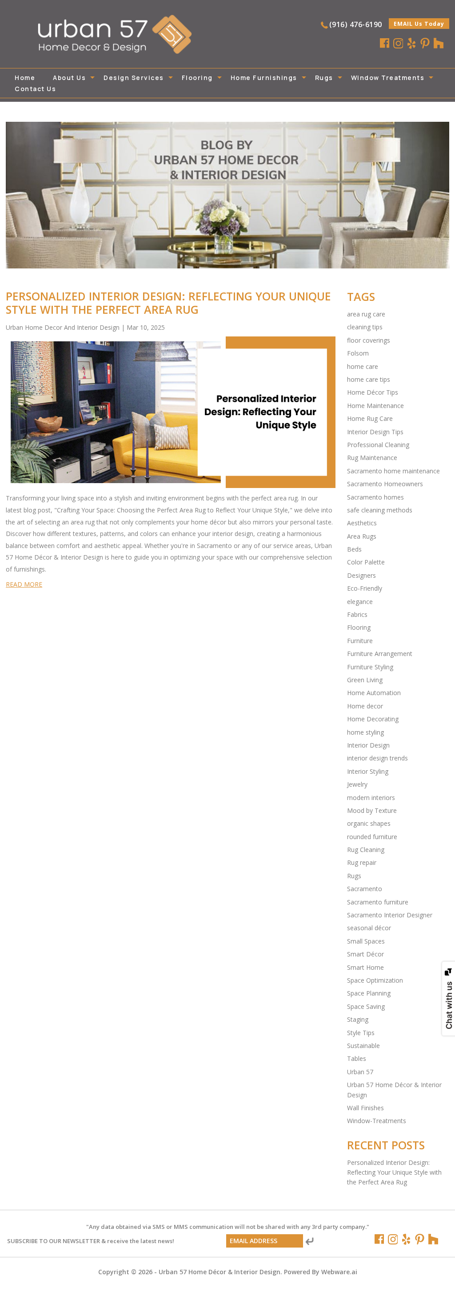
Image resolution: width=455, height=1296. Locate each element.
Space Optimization (375, 980)
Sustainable (363, 1045)
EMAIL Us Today (419, 24)
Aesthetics (362, 523)
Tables (356, 1058)
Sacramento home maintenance (393, 471)
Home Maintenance (375, 405)
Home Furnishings (264, 77)
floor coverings (368, 340)
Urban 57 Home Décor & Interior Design (219, 1272)
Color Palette (366, 562)
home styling (365, 732)
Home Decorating (373, 719)
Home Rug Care (370, 418)
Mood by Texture (372, 810)
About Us (69, 77)
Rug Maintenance (372, 457)
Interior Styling (367, 771)
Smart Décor (365, 954)
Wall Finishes (365, 1108)
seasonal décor (369, 928)
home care (362, 366)
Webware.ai (339, 1272)
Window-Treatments (376, 1120)
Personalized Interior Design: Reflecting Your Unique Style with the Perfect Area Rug (168, 302)
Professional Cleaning (378, 444)
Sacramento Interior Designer (389, 915)
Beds (354, 549)
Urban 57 (360, 1072)
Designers (361, 575)
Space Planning (369, 993)
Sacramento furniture (377, 902)
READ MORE (24, 584)
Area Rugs (361, 536)
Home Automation (374, 692)
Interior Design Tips (375, 432)
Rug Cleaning (365, 849)
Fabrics (357, 614)
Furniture (360, 640)
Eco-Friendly (364, 588)
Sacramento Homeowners (385, 484)
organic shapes (369, 823)
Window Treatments (388, 77)
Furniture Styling (370, 667)
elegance (360, 601)
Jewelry (357, 784)
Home (25, 77)
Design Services (134, 77)
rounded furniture (372, 836)
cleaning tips (365, 327)
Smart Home (365, 967)
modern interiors (371, 797)
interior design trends (377, 758)
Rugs (324, 77)
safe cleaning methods (379, 510)
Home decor (365, 706)
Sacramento (364, 888)
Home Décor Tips (372, 392)
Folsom (358, 353)
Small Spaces (366, 941)
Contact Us (35, 88)
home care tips (368, 379)
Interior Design (368, 745)
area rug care (366, 314)
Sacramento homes (375, 497)
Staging (357, 1019)
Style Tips (361, 1032)
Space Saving (366, 1006)
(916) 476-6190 (355, 24)
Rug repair (361, 862)
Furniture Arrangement (379, 653)
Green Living (365, 680)
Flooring (197, 77)
